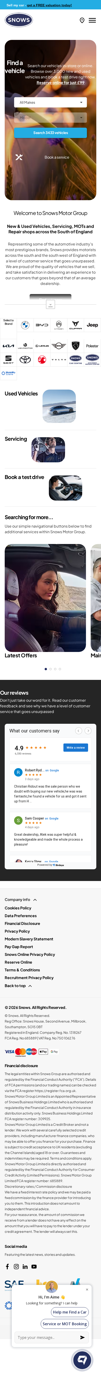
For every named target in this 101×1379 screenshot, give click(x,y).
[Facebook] (7, 1266)
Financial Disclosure (22, 923)
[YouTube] (34, 1266)
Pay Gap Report (19, 946)
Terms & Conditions (22, 969)
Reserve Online (18, 962)
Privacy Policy (17, 931)
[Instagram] (16, 1266)
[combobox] (50, 102)
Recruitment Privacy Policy (29, 977)
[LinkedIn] (25, 1266)
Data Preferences (21, 915)
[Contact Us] (82, 20)
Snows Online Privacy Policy (30, 954)
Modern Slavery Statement (29, 938)
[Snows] (19, 20)
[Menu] (92, 20)
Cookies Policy (18, 907)
